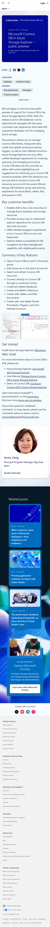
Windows (40, 350)
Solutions (6, 790)
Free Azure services (9, 767)
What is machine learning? (11, 879)
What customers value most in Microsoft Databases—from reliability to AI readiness (22, 536)
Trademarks (42, 919)
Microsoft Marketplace (10, 821)
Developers (27, 90)
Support (5, 802)
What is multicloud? (9, 875)
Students (5, 848)
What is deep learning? (10, 883)
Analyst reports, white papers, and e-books (16, 856)
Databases (8, 82)
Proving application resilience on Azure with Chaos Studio (23, 579)
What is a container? (9, 895)
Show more (24, 100)
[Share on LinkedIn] (23, 70)
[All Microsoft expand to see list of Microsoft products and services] (3, 3)
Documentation (8, 836)
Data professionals (11, 90)
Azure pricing (7, 763)
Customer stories (8, 748)
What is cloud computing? (11, 871)
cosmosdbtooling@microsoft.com (20, 416)
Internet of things (23, 82)
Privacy (24, 919)
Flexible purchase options (11, 771)
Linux (12, 353)
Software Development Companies (14, 817)
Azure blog (33, 396)
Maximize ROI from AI (10, 779)
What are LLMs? (8, 891)
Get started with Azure (10, 729)
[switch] (48, 3)
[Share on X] (18, 70)
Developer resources (9, 844)
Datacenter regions (9, 737)
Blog (4, 840)
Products (6, 760)
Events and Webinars (9, 852)
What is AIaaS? (7, 887)
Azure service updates (29, 400)
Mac (5, 353)
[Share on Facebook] (14, 70)
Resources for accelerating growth (14, 794)
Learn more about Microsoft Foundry (25, 688)
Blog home (13, 20)
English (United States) (14, 906)
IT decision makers (11, 95)
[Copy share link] (10, 70)
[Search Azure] (9, 3)
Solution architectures (10, 798)
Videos (5, 860)
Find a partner (7, 825)
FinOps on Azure (8, 775)
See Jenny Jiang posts (12, 473)
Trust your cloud (8, 740)
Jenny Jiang (14, 50)
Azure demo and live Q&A (11, 806)
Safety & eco (7, 923)
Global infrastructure (9, 733)
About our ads (24, 923)
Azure (5, 8)
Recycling (15, 923)
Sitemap (5, 919)
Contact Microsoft (15, 919)
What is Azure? (7, 725)
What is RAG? (7, 899)
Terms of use (33, 919)
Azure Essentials (8, 744)
